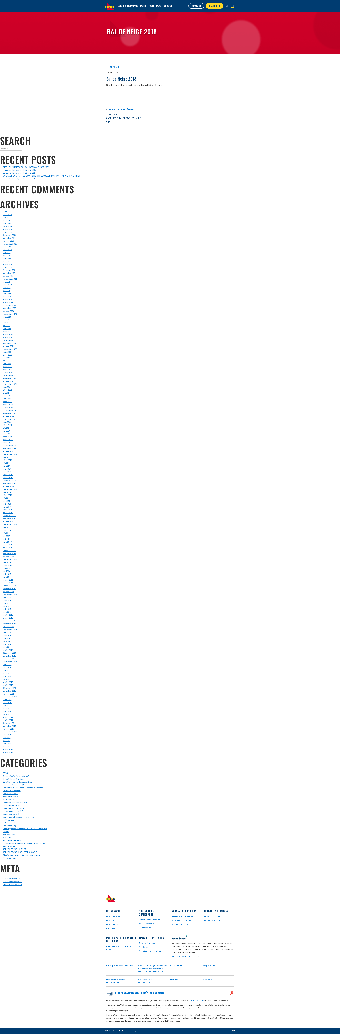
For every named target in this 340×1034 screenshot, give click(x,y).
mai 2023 (6, 325)
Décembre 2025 (9, 235)
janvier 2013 (8, 685)
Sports (150, 5)
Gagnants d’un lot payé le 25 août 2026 (19, 179)
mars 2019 (7, 472)
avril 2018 (7, 504)
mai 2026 (6, 220)
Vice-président (9, 858)
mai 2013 (6, 673)
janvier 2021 (8, 407)
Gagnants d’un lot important (15, 802)
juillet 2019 (7, 460)
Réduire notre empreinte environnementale (21, 855)
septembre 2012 (10, 697)
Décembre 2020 (9, 410)
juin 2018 (6, 498)
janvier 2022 (8, 372)
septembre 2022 (10, 349)
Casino (143, 5)
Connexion (7, 876)
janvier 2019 (8, 477)
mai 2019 (6, 466)
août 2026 (7, 212)
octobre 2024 (8, 276)
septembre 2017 (10, 524)
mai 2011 (6, 740)
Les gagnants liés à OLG (13, 811)
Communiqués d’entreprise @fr (16, 776)
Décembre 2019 (9, 445)
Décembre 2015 (9, 586)
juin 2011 (6, 737)
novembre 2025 (9, 238)
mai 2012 (6, 708)
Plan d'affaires (9, 834)
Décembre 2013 (9, 653)
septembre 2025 (10, 244)
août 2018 (7, 492)
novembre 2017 (9, 518)
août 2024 (7, 282)
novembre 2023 (9, 308)
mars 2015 (7, 612)
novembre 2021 (9, 378)
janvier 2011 (8, 752)
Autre (5, 770)
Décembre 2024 (9, 270)
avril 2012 (7, 711)
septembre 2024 (10, 279)
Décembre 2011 (9, 723)
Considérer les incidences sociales (17, 782)
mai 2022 (6, 361)
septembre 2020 (10, 419)
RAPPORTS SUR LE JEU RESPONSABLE (20, 852)
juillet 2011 (7, 735)
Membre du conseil (11, 814)
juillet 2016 (7, 565)
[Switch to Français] (232, 6)
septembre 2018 (10, 489)
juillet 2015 (7, 600)
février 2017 (8, 545)
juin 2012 (6, 705)
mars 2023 (7, 331)
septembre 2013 (10, 662)
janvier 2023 (8, 337)
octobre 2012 (8, 694)
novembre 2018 (9, 483)
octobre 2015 (8, 591)
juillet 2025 (7, 250)
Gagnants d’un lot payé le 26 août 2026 (19, 173)
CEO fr (5, 773)
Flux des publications (12, 879)
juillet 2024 (7, 285)
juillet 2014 (7, 635)
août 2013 (7, 664)
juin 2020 (6, 428)
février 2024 (8, 299)
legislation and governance (14, 808)
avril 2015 (7, 609)
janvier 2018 (8, 512)
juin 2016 (6, 568)
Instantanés (132, 5)
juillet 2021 (7, 390)
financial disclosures (11, 796)
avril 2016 (7, 574)
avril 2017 (7, 539)
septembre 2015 (10, 594)
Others (6, 831)
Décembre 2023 (9, 305)
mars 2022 (7, 366)
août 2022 (7, 352)
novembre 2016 (9, 553)
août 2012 (7, 699)
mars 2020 (7, 437)
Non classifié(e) (9, 826)
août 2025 (7, 247)
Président (7, 837)
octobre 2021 (8, 381)
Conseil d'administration (13, 779)
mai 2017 (6, 536)
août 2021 (7, 387)
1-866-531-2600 (196, 1000)
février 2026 (8, 229)
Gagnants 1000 (9, 799)
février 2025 (8, 264)
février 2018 (8, 510)
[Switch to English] (227, 5)
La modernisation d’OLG (13, 805)
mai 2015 (6, 606)
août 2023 (7, 317)
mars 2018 (7, 507)
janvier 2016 (8, 583)
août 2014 (7, 632)
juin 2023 (6, 323)
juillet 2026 (7, 214)
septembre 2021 (10, 384)
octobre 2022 (8, 346)
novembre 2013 (9, 656)
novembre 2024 (9, 273)
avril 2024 (7, 293)
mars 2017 (7, 542)
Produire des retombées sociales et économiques (24, 843)
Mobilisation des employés (14, 823)
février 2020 (8, 439)
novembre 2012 (9, 691)
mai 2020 (6, 431)
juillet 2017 (7, 530)
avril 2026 (7, 223)
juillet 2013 (7, 667)
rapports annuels (10, 846)
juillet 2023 (7, 320)
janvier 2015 (8, 618)
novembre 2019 (9, 448)
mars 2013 (7, 679)
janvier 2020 (8, 442)
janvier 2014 (8, 650)
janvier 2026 (8, 232)
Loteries (122, 5)
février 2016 (8, 580)
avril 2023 (7, 328)
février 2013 (8, 682)
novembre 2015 (9, 588)
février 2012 (8, 717)
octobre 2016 (8, 556)
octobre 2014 (8, 626)
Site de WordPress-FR (12, 884)
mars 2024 (7, 296)
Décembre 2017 (9, 515)
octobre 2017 (8, 521)
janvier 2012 (8, 720)
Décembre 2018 (9, 480)
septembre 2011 (10, 732)
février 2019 (8, 475)
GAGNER (159, 5)
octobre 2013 (8, 659)
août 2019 (7, 457)
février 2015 (8, 615)
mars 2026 (7, 226)
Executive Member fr (12, 790)
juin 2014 (6, 638)
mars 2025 (7, 261)
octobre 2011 (8, 729)
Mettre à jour (8, 820)
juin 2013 (6, 670)
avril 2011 (7, 743)
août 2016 (7, 562)
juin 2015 (6, 603)
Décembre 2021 (9, 375)
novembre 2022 (9, 343)
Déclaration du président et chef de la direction (23, 788)
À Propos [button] (168, 5)
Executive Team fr (10, 793)
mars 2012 (7, 714)
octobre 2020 (8, 416)
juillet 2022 (7, 355)
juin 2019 (6, 463)
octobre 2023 (8, 311)
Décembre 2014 (9, 621)
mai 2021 (6, 396)
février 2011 (8, 749)
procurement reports (12, 840)
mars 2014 (7, 647)
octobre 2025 (8, 241)
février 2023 (8, 334)
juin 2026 (6, 217)
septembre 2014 (10, 629)
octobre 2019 (8, 451)
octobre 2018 (8, 486)
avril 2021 (7, 399)
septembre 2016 (10, 559)
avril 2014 (7, 644)
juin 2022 (6, 358)
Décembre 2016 (9, 550)
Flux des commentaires (12, 881)
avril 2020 (7, 434)
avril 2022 (7, 363)
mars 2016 (7, 577)
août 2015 (7, 597)
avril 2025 (7, 258)
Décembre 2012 (9, 688)
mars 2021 (7, 401)
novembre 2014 (9, 624)
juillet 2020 (7, 425)
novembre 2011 (9, 726)
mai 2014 (6, 641)
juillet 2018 (7, 495)
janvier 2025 (8, 267)
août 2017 (7, 527)
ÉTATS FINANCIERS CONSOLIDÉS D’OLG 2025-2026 (26, 167)
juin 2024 (6, 287)
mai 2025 (6, 255)
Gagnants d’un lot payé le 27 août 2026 (19, 170)
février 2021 (8, 404)
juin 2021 (6, 393)
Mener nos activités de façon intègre (18, 817)
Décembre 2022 (9, 340)
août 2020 (7, 422)
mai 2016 (6, 571)
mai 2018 (6, 501)
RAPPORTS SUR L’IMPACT (14, 849)
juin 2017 (6, 533)
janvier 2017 (8, 548)
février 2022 (8, 369)
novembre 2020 (9, 413)
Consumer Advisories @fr (14, 785)
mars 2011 (7, 746)
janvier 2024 (8, 302)
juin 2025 (6, 252)
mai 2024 (6, 290)
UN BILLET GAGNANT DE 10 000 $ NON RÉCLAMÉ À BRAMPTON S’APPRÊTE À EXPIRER (41, 176)
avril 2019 (7, 469)
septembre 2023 (10, 314)
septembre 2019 (10, 454)
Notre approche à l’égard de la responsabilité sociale (25, 828)
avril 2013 (7, 676)
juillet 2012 (7, 702)
